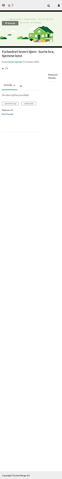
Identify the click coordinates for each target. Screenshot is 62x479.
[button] (4, 5)
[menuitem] (48, 6)
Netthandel (7, 114)
